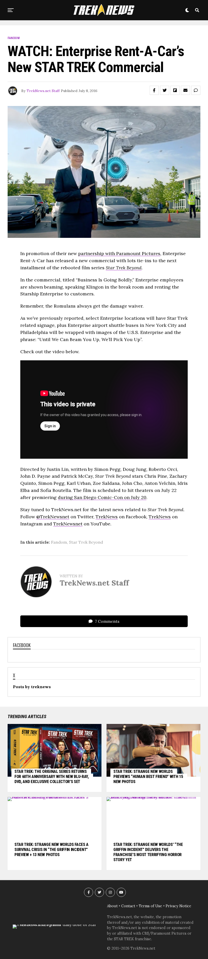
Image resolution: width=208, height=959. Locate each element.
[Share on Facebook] (154, 90)
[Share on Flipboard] (175, 90)
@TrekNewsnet (52, 517)
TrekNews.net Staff (43, 90)
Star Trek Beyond (86, 542)
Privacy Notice (178, 906)
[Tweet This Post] (164, 90)
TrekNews (107, 517)
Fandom (59, 542)
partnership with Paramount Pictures (119, 253)
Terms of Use (150, 906)
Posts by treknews (32, 686)
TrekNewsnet (67, 524)
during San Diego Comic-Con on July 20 (102, 497)
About (112, 906)
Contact (128, 906)
